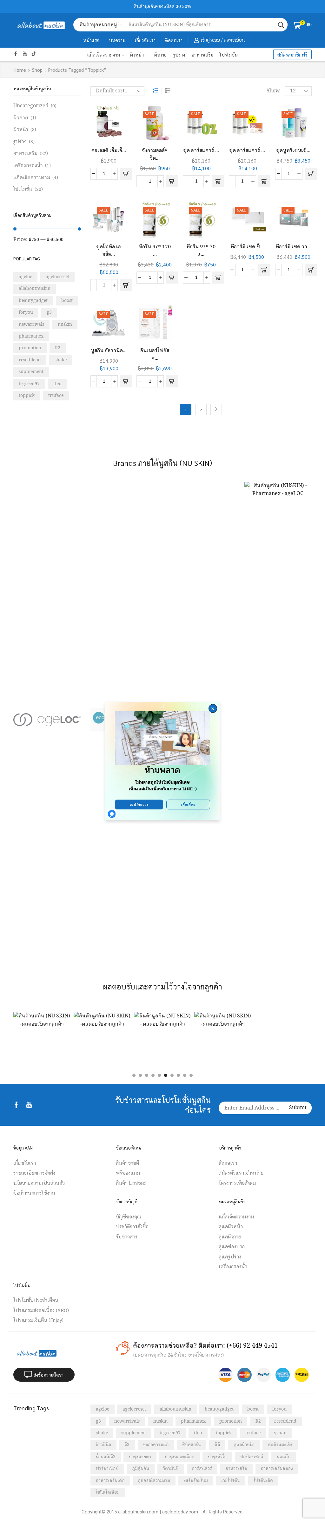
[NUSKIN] (278, 720)
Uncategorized (31, 106)
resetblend (30, 360)
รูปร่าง (179, 54)
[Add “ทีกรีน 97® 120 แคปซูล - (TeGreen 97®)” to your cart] (172, 278)
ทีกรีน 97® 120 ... (155, 250)
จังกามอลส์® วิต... (155, 154)
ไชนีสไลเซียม (108, 1492)
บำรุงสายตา (140, 1456)
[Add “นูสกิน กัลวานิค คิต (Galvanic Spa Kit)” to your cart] (126, 381)
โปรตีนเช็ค (263, 1480)
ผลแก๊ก (284, 1456)
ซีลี (217, 1444)
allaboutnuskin (34, 288)
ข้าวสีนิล (103, 1444)
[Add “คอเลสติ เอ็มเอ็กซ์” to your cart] (126, 174)
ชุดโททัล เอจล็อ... (108, 250)
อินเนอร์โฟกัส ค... (154, 354)
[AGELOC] (47, 719)
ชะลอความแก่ (156, 1444)
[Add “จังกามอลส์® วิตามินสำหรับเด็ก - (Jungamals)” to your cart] (172, 181)
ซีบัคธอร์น (191, 1444)
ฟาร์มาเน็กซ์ (107, 1468)
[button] (134, 1075)
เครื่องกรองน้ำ (28, 166)
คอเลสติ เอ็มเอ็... (108, 150)
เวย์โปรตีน (230, 1480)
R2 (57, 348)
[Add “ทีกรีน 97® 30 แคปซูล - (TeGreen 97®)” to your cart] (218, 278)
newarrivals (31, 324)
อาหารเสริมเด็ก (110, 1480)
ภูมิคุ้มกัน (140, 1468)
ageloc (25, 276)
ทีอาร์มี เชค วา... (293, 246)
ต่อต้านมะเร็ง (280, 1444)
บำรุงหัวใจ (217, 1456)
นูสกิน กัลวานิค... (109, 350)
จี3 (126, 1444)
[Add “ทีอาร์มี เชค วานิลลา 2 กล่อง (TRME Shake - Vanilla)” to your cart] (311, 270)
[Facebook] (15, 54)
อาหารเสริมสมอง (277, 1468)
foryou (26, 312)
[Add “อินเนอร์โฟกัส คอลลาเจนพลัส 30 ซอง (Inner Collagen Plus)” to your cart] (172, 381)
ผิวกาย (160, 54)
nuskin (65, 324)
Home (20, 70)
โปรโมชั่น (229, 54)
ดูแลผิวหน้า (244, 1444)
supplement (31, 371)
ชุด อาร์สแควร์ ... (201, 150)
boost (67, 300)
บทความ (117, 40)
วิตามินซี (171, 1468)
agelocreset (57, 276)
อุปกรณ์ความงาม (154, 1480)
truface (55, 395)
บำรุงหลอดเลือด (180, 1456)
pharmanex (31, 336)
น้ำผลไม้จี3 (106, 1456)
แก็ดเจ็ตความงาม (103, 54)
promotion (30, 348)
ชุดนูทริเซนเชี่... (293, 150)
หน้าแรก (91, 40)
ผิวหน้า (137, 54)
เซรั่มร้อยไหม (196, 1480)
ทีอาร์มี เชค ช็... (247, 246)
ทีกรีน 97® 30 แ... (201, 250)
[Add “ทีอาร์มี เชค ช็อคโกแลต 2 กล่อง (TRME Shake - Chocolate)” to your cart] (264, 270)
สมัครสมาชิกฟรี (292, 54)
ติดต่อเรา (173, 40)
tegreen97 (29, 383)
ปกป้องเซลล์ (251, 1456)
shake (61, 360)
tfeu (57, 383)
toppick (27, 395)
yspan (280, 1433)
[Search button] (281, 24)
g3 (49, 312)
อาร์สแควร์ (202, 1468)
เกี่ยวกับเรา (145, 40)
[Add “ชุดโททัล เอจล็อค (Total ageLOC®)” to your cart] (126, 285)
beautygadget (33, 300)
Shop (37, 70)
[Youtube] (25, 54)
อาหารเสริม (202, 54)
